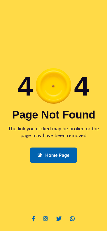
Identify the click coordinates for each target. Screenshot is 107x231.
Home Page (56, 155)
